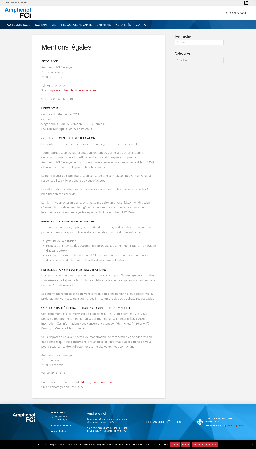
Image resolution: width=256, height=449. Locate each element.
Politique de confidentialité (204, 444)
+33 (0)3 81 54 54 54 (61, 425)
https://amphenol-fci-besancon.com (72, 90)
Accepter (175, 444)
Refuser (185, 444)
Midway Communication (97, 382)
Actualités (182, 60)
